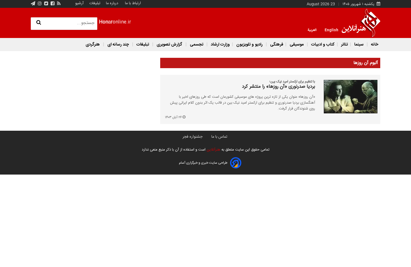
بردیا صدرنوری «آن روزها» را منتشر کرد (278, 86)
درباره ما (112, 3)
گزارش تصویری (169, 44)
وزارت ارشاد (220, 44)
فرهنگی (276, 44)
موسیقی (297, 44)
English (331, 29)
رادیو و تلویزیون (249, 44)
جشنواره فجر (192, 137)
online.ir (115, 22)
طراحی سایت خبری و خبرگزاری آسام (203, 163)
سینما (359, 44)
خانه (374, 44)
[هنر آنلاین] (361, 23)
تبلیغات (94, 3)
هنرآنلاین (213, 150)
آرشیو (79, 3)
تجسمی (196, 44)
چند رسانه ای (118, 44)
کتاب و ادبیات (322, 44)
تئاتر (344, 44)
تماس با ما (219, 137)
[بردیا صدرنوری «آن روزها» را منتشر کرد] (347, 96)
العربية (312, 29)
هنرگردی (92, 44)
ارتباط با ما (133, 3)
